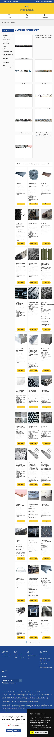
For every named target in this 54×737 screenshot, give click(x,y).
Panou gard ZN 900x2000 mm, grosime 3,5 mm (20, 392)
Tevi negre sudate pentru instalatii (43, 37)
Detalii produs (21, 203)
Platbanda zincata (33, 504)
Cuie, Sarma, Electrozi (24, 132)
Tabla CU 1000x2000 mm (20, 505)
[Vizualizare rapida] (21, 182)
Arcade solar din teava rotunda (43, 137)
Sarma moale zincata (44, 621)
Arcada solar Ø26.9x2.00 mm (20, 579)
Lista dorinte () (38, 1)
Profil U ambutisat (18, 541)
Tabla (23, 159)
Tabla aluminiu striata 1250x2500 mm (20, 428)
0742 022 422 (44, 663)
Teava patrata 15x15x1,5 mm (32, 391)
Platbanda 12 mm (33, 302)
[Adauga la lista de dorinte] (20, 180)
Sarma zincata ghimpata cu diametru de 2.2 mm (32, 185)
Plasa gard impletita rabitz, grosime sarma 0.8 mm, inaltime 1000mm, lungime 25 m (33, 352)
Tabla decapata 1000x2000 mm (45, 349)
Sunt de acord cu (10, 683)
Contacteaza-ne (6, 656)
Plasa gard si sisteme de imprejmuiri (43, 108)
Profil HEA (31, 540)
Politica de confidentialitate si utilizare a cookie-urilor (32, 656)
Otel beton (43, 83)
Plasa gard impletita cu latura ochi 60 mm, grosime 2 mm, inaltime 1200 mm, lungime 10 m (46, 466)
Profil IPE (18, 183)
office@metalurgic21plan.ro (46, 667)
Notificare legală (15, 1)
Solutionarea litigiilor (20, 657)
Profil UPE (44, 223)
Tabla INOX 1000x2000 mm (45, 505)
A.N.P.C (16, 656)
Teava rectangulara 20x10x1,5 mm (19, 303)
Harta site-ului (18, 654)
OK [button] (32, 732)
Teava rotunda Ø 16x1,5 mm (32, 427)
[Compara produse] (22, 180)
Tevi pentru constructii (23, 58)
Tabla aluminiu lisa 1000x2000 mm (19, 350)
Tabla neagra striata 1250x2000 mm (46, 542)
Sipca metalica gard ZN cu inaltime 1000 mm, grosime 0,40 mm (20, 465)
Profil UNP (44, 183)
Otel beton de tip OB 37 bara (32, 264)
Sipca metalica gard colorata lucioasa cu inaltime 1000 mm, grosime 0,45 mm (46, 266)
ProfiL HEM (31, 620)
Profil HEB (44, 578)
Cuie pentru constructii (19, 621)
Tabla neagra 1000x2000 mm (45, 391)
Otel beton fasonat (23, 108)
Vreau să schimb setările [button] (41, 732)
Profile (23, 83)
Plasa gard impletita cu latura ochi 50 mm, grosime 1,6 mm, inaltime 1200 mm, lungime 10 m (33, 466)
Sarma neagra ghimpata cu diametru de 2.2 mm (20, 225)
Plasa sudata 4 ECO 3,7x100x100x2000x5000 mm (47, 304)
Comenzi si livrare (7, 1)
